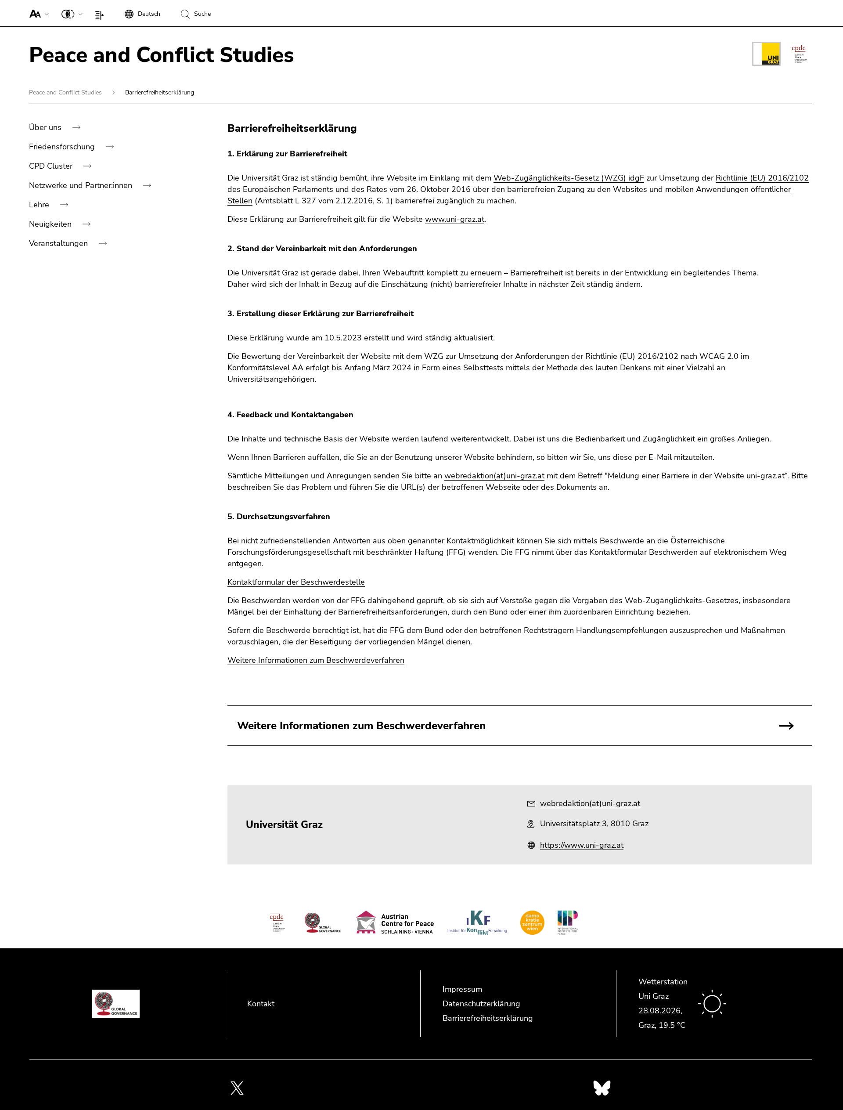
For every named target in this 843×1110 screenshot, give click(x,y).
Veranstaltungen (59, 243)
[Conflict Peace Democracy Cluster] (799, 54)
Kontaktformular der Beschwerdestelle (296, 582)
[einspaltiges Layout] (101, 13)
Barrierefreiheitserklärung (488, 1018)
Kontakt (260, 1003)
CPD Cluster (52, 166)
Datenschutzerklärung (481, 1003)
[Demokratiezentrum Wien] (532, 922)
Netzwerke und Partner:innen (81, 185)
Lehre (40, 204)
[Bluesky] (602, 1087)
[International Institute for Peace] (567, 922)
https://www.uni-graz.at (581, 845)
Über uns (46, 127)
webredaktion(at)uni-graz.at (494, 475)
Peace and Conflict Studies (66, 92)
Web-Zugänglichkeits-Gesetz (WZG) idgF (569, 178)
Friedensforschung (63, 146)
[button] (37, 13)
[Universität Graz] (766, 55)
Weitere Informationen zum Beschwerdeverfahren (315, 660)
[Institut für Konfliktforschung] (477, 922)
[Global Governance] (322, 922)
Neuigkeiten (51, 224)
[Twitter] (237, 1087)
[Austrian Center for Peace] (395, 922)
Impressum (462, 989)
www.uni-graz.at (454, 219)
